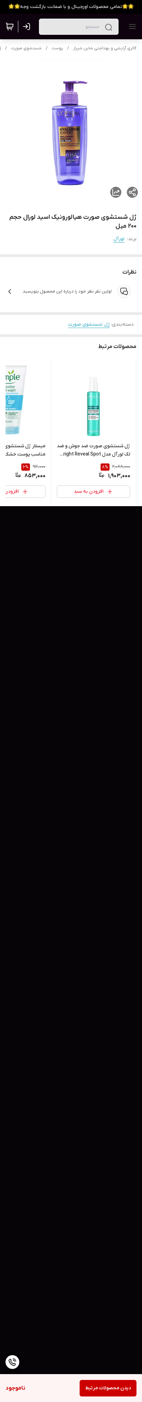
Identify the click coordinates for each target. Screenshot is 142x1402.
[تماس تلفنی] (12, 1362)
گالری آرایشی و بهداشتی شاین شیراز (104, 48)
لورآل (118, 239)
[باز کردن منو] (130, 26)
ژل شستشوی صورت (89, 324)
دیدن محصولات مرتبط (108, 1388)
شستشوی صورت (26, 48)
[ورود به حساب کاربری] (27, 26)
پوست (57, 48)
